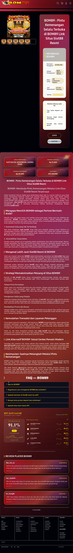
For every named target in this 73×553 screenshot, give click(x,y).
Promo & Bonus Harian (19, 521)
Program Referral (18, 531)
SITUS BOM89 (3, 529)
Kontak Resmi (62, 526)
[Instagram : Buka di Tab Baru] (69, 547)
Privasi (12, 546)
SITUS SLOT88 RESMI (4, 526)
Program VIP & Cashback (19, 524)
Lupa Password (47, 524)
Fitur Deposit (18, 527)
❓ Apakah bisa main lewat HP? (17, 406)
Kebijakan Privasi (33, 527)
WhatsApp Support (33, 524)
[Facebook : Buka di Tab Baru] (65, 547)
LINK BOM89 (3, 527)
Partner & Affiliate (62, 536)
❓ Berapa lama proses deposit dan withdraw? (23, 400)
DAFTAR (54, 141)
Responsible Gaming (33, 531)
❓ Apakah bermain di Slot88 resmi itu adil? (22, 395)
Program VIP (47, 529)
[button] (62, 3)
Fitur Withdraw (18, 529)
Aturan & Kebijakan (62, 524)
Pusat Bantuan (32, 521)
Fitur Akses (61, 521)
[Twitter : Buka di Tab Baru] (67, 547)
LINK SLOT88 (3, 524)
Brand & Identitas (62, 537)
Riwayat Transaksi (48, 526)
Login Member (47, 521)
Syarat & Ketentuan (33, 529)
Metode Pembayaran (19, 526)
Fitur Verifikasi (47, 527)
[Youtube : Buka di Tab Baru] (71, 547)
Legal (14, 546)
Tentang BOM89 (62, 532)
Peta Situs (18, 546)
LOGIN (54, 135)
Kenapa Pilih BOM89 (63, 534)
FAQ (31, 526)
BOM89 (2, 521)
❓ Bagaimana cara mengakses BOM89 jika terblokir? (26, 390)
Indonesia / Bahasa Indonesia (4, 546)
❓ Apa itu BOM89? (13, 384)
